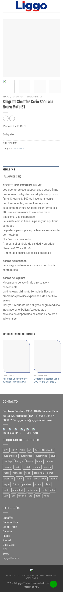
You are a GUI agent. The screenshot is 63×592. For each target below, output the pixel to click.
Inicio (6, 96)
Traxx (6, 554)
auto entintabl (11, 455)
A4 (29, 450)
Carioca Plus (10, 522)
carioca (7, 467)
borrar (39, 461)
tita (30, 495)
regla (44, 490)
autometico (41, 455)
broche (49, 461)
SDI (5, 549)
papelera (26, 484)
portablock (17, 490)
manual (53, 478)
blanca (29, 461)
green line (8, 478)
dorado (37, 467)
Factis (6, 535)
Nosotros (12, 575)
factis (6, 473)
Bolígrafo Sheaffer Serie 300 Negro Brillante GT (46, 380)
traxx (38, 495)
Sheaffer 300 (35, 96)
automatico (26, 455)
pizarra (37, 484)
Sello (6, 495)
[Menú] (5, 6)
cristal (27, 467)
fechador (17, 473)
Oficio (16, 484)
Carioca (7, 531)
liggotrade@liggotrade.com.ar (34, 420)
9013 (22, 450)
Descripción (9, 169)
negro (7, 484)
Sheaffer (18, 96)
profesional (32, 490)
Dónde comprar (46, 575)
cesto (17, 467)
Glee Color (9, 544)
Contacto (32, 578)
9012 (14, 450)
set (13, 495)
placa (47, 484)
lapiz (28, 478)
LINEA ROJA (40, 478)
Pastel (7, 540)
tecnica (22, 495)
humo (20, 478)
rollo (52, 490)
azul (53, 455)
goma (50, 473)
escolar (47, 467)
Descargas (27, 575)
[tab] (31, 169)
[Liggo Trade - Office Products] (31, 6)
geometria (38, 473)
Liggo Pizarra (11, 558)
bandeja (8, 461)
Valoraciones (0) (12, 176)
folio (27, 473)
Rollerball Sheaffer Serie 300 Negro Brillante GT (15, 380)
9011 (6, 450)
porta (6, 490)
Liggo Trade (10, 527)
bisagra (19, 461)
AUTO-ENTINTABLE (44, 450)
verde (46, 495)
